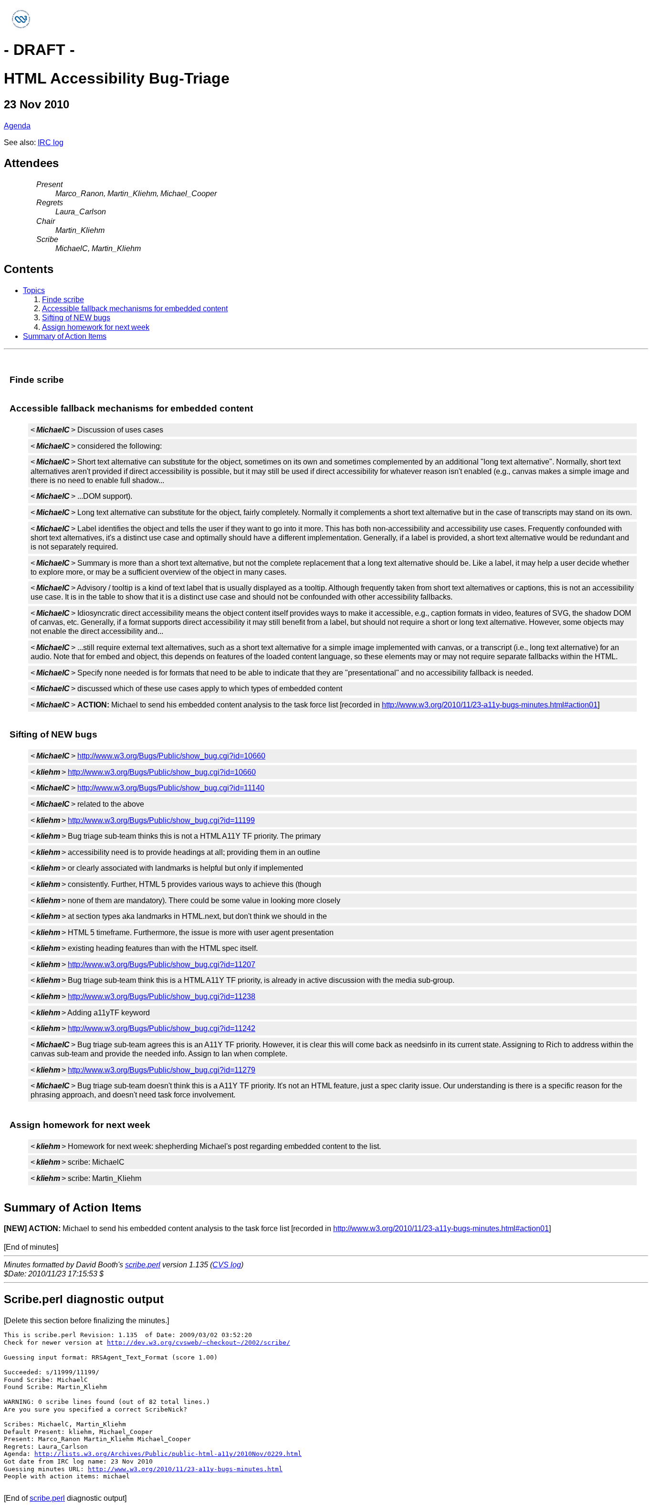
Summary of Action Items (64, 336)
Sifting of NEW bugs (76, 318)
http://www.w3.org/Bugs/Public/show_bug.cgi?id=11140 (170, 788)
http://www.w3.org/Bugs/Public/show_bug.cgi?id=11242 (161, 1028)
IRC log (50, 142)
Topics (34, 290)
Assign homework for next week (95, 327)
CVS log (226, 1265)
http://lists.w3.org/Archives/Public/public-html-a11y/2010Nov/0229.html (168, 1453)
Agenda (17, 126)
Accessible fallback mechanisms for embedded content (135, 309)
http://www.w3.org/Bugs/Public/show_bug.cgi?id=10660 (171, 756)
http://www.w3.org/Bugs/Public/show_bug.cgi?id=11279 (161, 1070)
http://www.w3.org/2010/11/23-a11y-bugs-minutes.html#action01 (490, 705)
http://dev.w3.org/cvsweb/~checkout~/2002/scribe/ (198, 1342)
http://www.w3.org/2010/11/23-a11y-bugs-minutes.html (185, 1469)
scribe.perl (142, 1265)
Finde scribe (63, 299)
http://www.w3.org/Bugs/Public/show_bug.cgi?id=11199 (161, 820)
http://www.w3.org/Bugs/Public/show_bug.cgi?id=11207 (161, 964)
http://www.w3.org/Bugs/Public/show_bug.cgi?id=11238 (161, 996)
